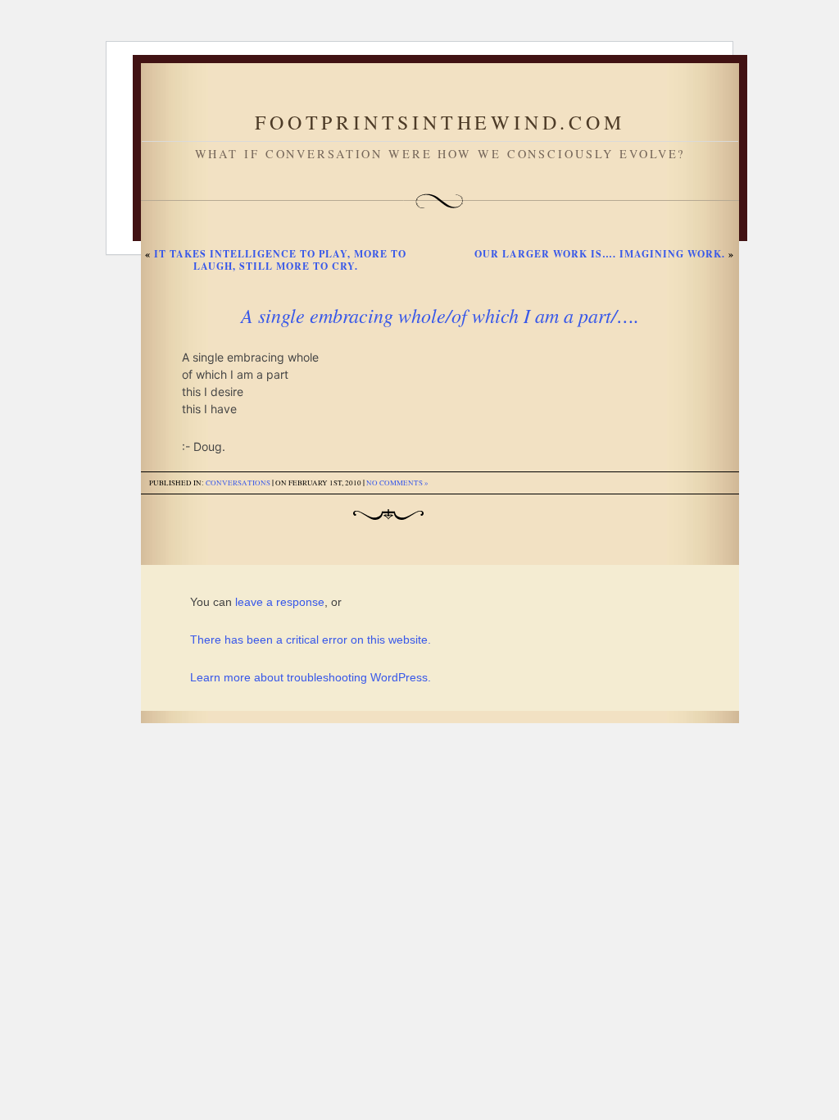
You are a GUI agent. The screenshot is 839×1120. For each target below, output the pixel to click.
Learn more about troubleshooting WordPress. (310, 677)
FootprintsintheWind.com (439, 122)
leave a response (279, 601)
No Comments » (397, 483)
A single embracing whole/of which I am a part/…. (440, 315)
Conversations (238, 483)
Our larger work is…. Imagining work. (599, 254)
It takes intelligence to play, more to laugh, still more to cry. (280, 260)
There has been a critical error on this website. (310, 639)
